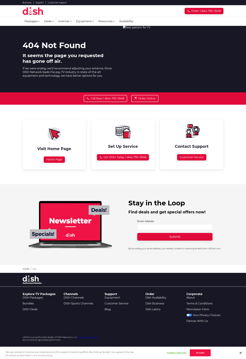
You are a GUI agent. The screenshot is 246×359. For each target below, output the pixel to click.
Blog (108, 309)
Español (40, 2)
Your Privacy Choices (206, 315)
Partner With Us (197, 321)
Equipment (112, 297)
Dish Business (154, 303)
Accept (200, 352)
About (190, 297)
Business (27, 2)
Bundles (28, 303)
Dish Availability (155, 297)
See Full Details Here (88, 337)
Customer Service (117, 303)
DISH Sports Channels (78, 303)
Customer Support (57, 2)
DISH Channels (74, 297)
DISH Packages (33, 297)
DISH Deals (30, 309)
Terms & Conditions (199, 303)
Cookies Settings (176, 352)
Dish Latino (152, 309)
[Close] (240, 352)
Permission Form (197, 309)
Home (26, 269)
